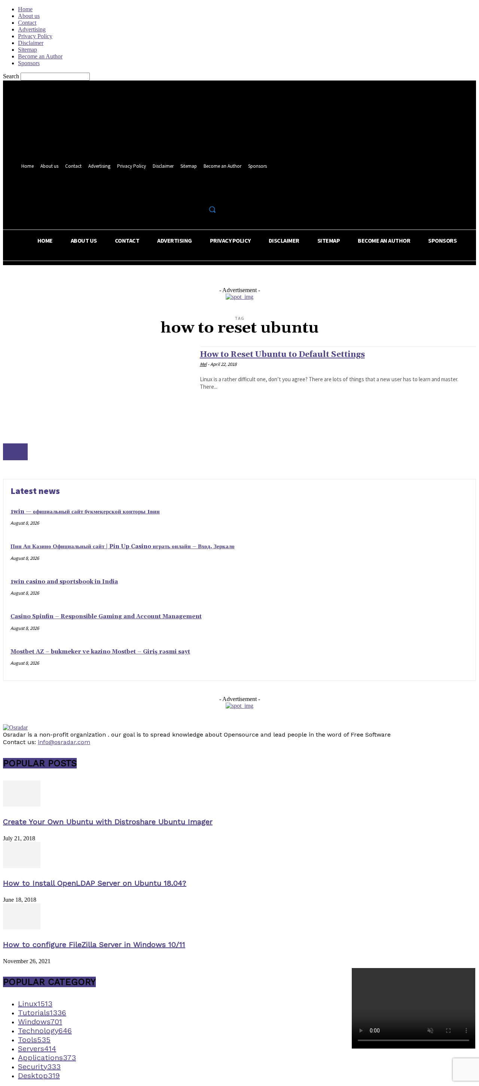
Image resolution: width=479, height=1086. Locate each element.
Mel (203, 364)
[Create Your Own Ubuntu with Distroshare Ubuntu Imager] (21, 804)
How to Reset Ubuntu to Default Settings (282, 355)
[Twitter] (200, 193)
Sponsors (29, 63)
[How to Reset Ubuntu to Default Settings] (97, 403)
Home (25, 9)
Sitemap (27, 49)
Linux (15, 451)
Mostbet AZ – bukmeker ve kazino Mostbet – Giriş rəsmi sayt (100, 651)
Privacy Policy (35, 36)
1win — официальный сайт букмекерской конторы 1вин (85, 511)
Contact (27, 22)
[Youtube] (214, 193)
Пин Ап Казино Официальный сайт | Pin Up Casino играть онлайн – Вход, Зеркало (122, 546)
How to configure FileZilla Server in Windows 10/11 (94, 944)
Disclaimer (30, 43)
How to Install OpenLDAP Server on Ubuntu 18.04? (94, 883)
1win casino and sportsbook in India (64, 581)
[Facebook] (186, 193)
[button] (212, 209)
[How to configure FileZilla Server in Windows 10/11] (21, 927)
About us (29, 16)
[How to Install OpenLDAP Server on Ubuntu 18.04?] (21, 866)
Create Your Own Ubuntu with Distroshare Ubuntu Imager (108, 821)
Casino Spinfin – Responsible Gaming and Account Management (106, 616)
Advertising (32, 29)
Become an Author (40, 56)
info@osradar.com (64, 742)
